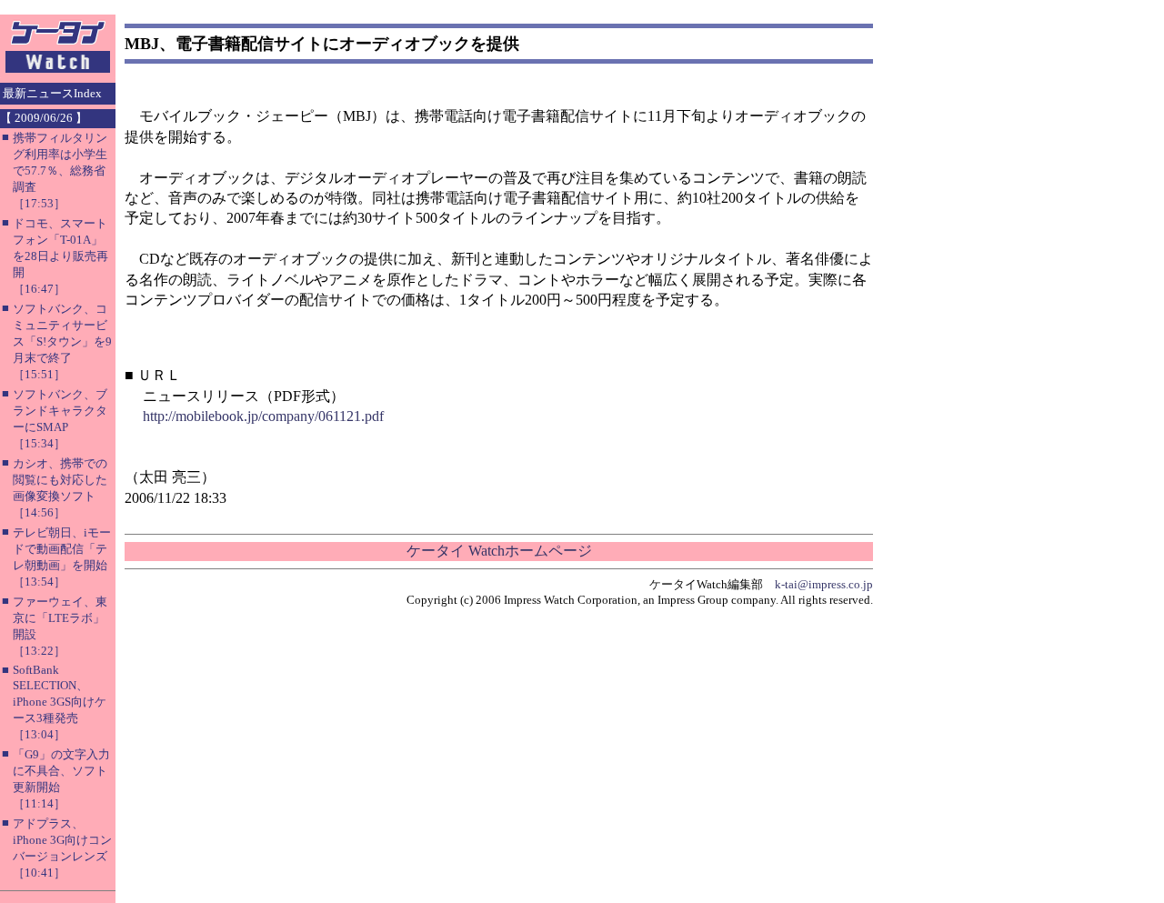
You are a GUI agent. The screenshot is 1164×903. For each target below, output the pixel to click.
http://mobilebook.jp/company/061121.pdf (263, 416)
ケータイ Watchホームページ (499, 550)
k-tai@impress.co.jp (824, 584)
